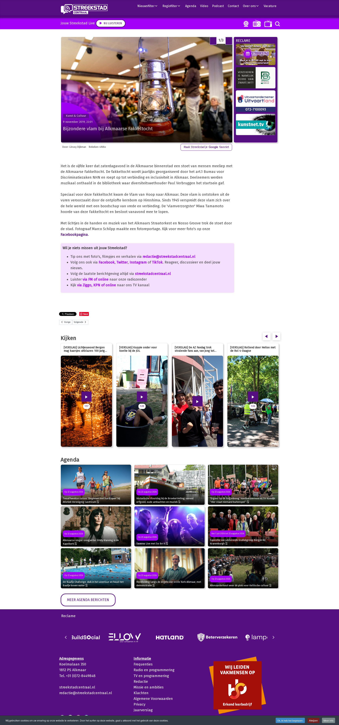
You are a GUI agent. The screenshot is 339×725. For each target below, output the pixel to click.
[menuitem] (148, 6)
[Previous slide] (65, 637)
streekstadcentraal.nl (153, 274)
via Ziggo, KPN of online (96, 285)
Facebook (107, 262)
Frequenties (143, 664)
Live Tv (267, 23)
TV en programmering (151, 676)
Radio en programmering (154, 670)
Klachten (141, 693)
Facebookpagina (74, 234)
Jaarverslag (143, 710)
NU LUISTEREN (256, 23)
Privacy (139, 704)
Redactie (141, 681)
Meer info (329, 720)
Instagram (138, 262)
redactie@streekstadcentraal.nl (169, 256)
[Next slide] (273, 637)
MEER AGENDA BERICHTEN (88, 600)
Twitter (122, 262)
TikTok (157, 262)
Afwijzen (313, 720)
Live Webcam (245, 24)
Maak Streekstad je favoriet (206, 147)
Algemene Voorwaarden (153, 699)
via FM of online (95, 279)
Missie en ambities (149, 687)
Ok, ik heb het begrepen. (290, 720)
